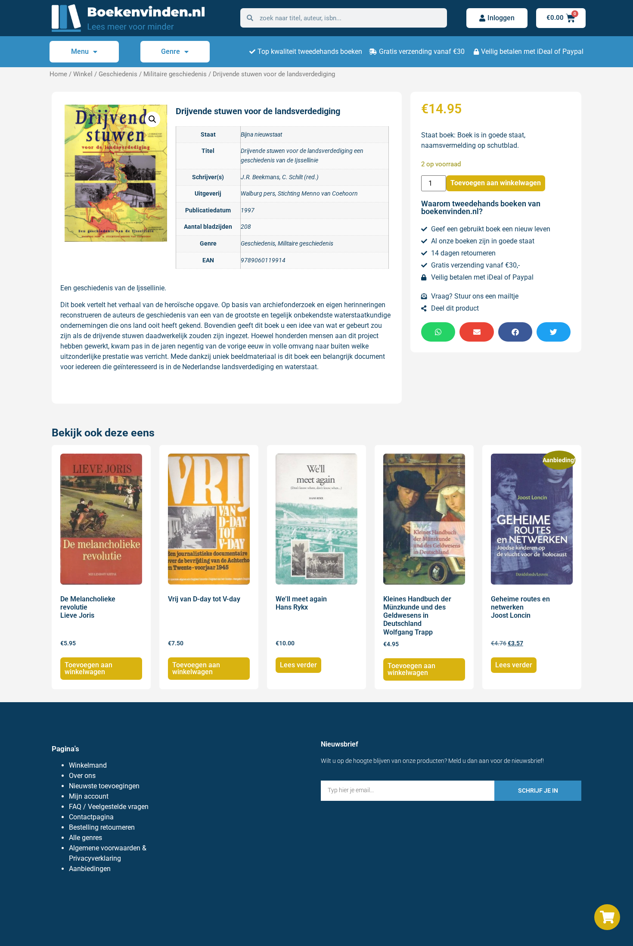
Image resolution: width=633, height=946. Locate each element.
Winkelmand (88, 765)
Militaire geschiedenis (175, 74)
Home (58, 74)
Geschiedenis (118, 74)
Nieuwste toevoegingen (104, 786)
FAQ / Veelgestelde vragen (109, 807)
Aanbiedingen (90, 869)
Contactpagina (91, 817)
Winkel (83, 74)
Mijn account (89, 796)
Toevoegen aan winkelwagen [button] (88, 668)
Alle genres (85, 838)
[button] (152, 119)
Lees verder (298, 665)
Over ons (82, 776)
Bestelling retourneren (102, 827)
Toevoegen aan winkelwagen (495, 183)
